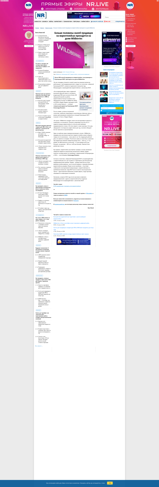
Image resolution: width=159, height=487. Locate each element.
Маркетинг (58, 21)
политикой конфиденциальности (114, 110)
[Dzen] (113, 13)
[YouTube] (116, 13)
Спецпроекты (120, 21)
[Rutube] (119, 13)
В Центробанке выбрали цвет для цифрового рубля (44, 86)
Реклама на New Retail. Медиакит (112, 66)
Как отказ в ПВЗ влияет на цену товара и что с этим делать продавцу (43, 219)
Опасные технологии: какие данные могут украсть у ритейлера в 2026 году (43, 157)
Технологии (67, 21)
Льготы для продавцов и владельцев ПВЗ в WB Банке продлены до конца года (44, 293)
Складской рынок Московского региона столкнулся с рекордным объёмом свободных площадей (44, 38)
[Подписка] (122, 13)
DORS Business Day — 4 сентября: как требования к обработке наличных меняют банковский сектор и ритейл (44, 302)
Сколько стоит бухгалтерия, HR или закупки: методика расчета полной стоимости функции (43, 339)
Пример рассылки (113, 113)
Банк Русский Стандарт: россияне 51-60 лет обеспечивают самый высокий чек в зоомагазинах (44, 103)
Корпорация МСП (66, 74)
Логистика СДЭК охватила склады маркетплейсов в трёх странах (71, 234)
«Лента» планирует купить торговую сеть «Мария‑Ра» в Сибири (43, 232)
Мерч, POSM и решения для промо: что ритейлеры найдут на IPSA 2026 (44, 135)
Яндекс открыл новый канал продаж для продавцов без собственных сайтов (43, 55)
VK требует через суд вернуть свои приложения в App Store (44, 210)
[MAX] (111, 13)
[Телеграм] (105, 13)
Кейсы (51, 21)
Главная (37, 28)
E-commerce (39, 60)
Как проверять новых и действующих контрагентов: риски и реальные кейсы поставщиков (43, 188)
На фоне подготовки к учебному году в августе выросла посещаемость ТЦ (44, 331)
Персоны (76, 21)
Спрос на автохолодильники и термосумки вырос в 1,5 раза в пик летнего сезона (44, 79)
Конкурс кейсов (97, 21)
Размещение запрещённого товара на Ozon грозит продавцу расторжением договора (44, 269)
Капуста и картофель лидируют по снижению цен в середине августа (44, 286)
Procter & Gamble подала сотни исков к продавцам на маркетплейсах (44, 117)
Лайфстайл (85, 21)
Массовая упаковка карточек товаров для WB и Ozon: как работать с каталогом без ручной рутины (43, 128)
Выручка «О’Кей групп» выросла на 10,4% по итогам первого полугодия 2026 (44, 47)
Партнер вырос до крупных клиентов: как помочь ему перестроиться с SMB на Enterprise (43, 96)
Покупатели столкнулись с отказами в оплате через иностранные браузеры (44, 225)
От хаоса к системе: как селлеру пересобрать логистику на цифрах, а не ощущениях (43, 66)
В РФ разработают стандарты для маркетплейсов (67, 186)
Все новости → (39, 346)
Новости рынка (48, 28)
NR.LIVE (108, 21)
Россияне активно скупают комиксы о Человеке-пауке (43, 111)
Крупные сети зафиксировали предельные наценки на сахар (44, 323)
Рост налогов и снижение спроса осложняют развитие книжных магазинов (44, 169)
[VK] (108, 13)
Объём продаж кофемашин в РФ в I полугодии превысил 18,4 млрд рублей (43, 177)
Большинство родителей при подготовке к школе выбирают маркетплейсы (44, 141)
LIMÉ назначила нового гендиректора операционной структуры (44, 256)
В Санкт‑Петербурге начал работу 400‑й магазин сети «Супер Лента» (43, 195)
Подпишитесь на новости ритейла (112, 105)
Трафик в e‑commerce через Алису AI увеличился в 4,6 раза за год (44, 203)
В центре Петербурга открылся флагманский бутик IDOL (44, 72)
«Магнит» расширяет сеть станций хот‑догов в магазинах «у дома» (44, 163)
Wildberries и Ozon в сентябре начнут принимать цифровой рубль (43, 239)
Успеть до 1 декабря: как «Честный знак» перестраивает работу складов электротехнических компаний (43, 316)
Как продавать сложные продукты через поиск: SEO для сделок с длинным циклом (43, 280)
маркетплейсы (74, 74)
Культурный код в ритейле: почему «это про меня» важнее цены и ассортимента (116, 93)
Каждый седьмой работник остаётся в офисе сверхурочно (43, 262)
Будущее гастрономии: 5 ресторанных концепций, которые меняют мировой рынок (43, 250)
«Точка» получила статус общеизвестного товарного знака (44, 148)
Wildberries (58, 74)
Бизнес (45, 21)
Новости (38, 21)
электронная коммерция (83, 74)
